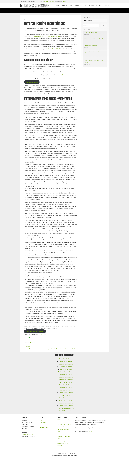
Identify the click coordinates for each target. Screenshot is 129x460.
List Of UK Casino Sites (65, 411)
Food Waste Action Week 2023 (90, 45)
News (71, 5)
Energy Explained (32, 82)
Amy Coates (44, 19)
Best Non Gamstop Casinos (65, 372)
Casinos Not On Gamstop (66, 359)
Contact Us (99, 5)
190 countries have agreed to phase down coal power (45, 36)
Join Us (107, 5)
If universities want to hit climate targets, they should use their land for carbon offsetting (52, 348)
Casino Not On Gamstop (65, 366)
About (58, 5)
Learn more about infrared (35, 331)
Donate (65, 1)
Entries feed (43, 422)
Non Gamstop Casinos (66, 374)
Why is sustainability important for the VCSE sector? (63, 436)
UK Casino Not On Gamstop (66, 400)
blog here (62, 74)
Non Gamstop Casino (66, 369)
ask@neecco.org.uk (49, 1)
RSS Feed (70, 455)
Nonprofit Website (56, 455)
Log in (41, 420)
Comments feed (44, 425)
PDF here (43, 334)
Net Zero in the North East (53, 49)
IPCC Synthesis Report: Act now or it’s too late (94, 39)
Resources (92, 5)
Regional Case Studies (81, 5)
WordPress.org (43, 427)
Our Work (64, 5)
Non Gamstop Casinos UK (66, 379)
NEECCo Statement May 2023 (90, 32)
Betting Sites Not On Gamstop (65, 408)
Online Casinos (66, 395)
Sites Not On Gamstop (66, 382)
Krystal (90, 431)
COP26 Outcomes (29, 347)
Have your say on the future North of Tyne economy (63, 443)
